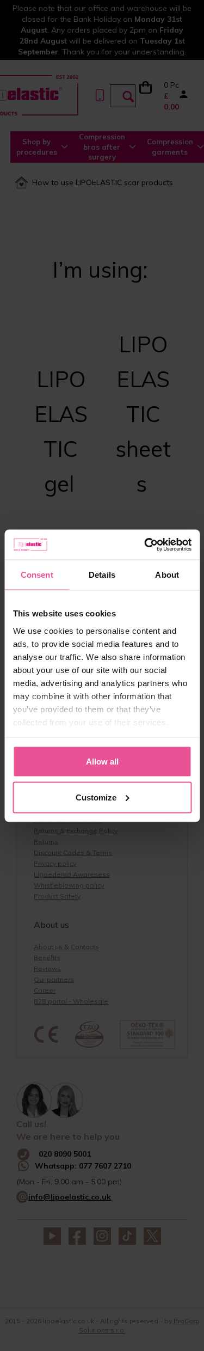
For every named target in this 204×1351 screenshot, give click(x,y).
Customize (96, 797)
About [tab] (167, 574)
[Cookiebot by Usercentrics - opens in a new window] (145, 544)
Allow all (102, 761)
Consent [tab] (37, 574)
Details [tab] (102, 574)
